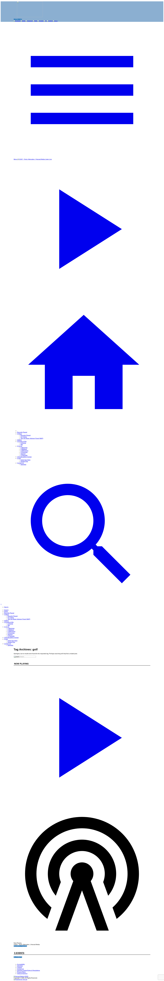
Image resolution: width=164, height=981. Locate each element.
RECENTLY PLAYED (20, 946)
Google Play (24, 461)
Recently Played (22, 432)
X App (19, 458)
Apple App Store (25, 460)
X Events (23, 443)
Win (21, 444)
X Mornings (23, 447)
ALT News (23, 437)
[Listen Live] (82, 736)
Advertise (23, 464)
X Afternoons (24, 450)
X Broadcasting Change (24, 457)
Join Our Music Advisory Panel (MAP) (31, 438)
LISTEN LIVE (18, 19)
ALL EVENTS (18, 957)
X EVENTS (19, 953)
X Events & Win (22, 441)
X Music (19, 434)
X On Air (19, 446)
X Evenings (24, 452)
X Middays (23, 449)
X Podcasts (23, 455)
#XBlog (19, 440)
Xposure (23, 454)
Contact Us (20, 463)
